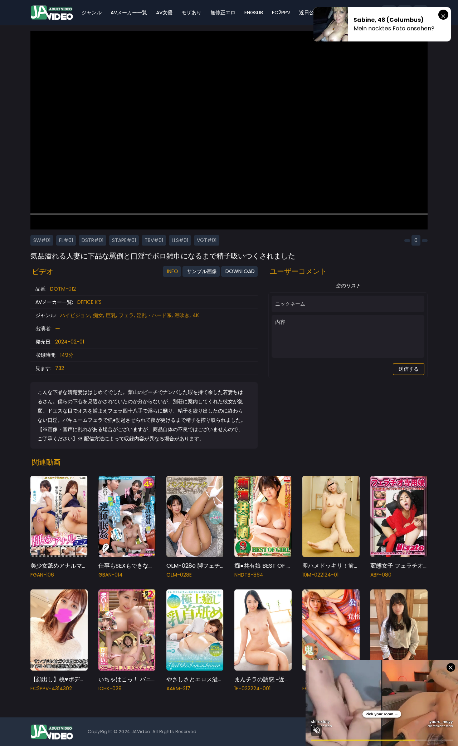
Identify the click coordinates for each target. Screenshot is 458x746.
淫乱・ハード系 (154, 315)
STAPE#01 (124, 240)
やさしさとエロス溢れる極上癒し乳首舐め (220, 679)
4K (196, 315)
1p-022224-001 (252, 688)
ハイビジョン (75, 315)
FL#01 (66, 240)
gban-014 (110, 574)
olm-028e (179, 574)
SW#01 (41, 240)
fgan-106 (42, 574)
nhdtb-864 (248, 574)
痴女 (98, 315)
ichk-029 (110, 688)
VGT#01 (206, 240)
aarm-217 (178, 688)
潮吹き (182, 315)
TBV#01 (154, 240)
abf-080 (380, 574)
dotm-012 (63, 288)
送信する (409, 368)
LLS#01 (180, 240)
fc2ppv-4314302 (51, 688)
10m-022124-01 (320, 574)
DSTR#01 (92, 240)
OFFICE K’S (89, 302)
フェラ (126, 315)
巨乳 (111, 315)
